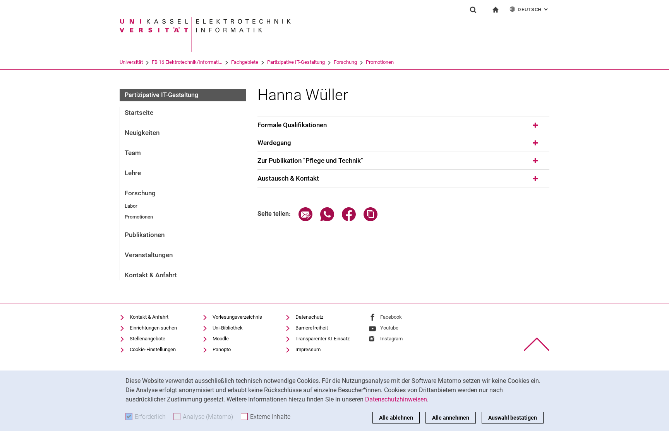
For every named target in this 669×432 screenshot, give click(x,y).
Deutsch (533, 9)
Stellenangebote (147, 339)
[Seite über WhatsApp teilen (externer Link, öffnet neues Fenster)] (327, 219)
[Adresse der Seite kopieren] (370, 219)
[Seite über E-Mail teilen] (305, 219)
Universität (131, 62)
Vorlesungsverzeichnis (237, 317)
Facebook (391, 317)
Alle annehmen (450, 418)
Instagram (391, 339)
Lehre (133, 173)
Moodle (221, 339)
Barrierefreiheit (311, 328)
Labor (131, 206)
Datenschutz (309, 317)
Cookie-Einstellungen (153, 349)
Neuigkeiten (142, 133)
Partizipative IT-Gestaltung (296, 62)
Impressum (308, 349)
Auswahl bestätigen (512, 418)
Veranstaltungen (149, 255)
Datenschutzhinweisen (396, 399)
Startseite (139, 112)
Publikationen (145, 235)
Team (133, 153)
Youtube (389, 328)
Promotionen (380, 62)
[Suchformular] (473, 10)
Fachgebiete (244, 62)
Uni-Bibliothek (228, 328)
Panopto (222, 349)
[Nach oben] (536, 344)
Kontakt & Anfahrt (151, 275)
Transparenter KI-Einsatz (322, 339)
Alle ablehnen (396, 418)
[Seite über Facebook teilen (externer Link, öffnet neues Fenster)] (349, 219)
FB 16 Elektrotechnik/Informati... (187, 62)
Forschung (345, 62)
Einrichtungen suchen (153, 328)
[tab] (403, 125)
